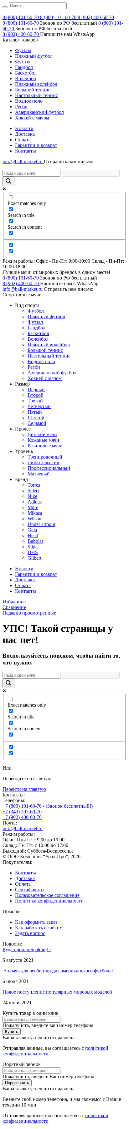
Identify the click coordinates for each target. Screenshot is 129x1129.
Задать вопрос (30, 933)
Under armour (41, 524)
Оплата (23, 139)
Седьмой (37, 423)
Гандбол (24, 67)
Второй (36, 395)
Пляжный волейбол (36, 84)
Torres (34, 485)
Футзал (22, 61)
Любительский (43, 462)
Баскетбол (26, 72)
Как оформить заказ (36, 922)
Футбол (23, 50)
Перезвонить (17, 1082)
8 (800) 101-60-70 (21, 17)
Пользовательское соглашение (47, 895)
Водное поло (29, 101)
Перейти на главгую (24, 789)
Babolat (35, 541)
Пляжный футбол (34, 56)
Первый (36, 389)
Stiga (33, 546)
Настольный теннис (36, 95)
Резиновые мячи (45, 445)
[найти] (5, 7)
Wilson (34, 518)
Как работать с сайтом (39, 927)
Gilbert (34, 558)
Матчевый (39, 473)
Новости (24, 128)
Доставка (25, 134)
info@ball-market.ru (23, 161)
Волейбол (25, 78)
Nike (32, 496)
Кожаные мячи (43, 440)
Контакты (25, 150)
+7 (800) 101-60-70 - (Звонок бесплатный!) (48, 806)
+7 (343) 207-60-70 (22, 811)
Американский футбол (39, 112)
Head (33, 535)
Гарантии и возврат (36, 145)
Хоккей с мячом (32, 117)
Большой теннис (32, 89)
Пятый (35, 412)
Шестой (36, 417)
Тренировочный (45, 457)
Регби (21, 106)
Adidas (35, 501)
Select (33, 490)
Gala (32, 530)
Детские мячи (42, 434)
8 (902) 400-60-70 (96, 17)
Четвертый (39, 406)
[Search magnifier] (8, 181)
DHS (33, 552)
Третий (35, 400)
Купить (11, 1031)
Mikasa (35, 513)
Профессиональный (49, 468)
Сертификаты (29, 889)
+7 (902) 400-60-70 (22, 817)
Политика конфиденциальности (49, 900)
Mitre (33, 507)
